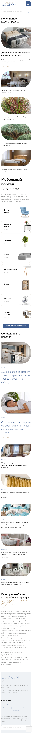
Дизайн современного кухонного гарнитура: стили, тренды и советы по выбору (16, 377)
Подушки (4, 417)
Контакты (26, 708)
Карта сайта (16, 710)
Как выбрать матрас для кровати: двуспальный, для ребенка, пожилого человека (14, 555)
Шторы (3, 459)
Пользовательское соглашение (16, 705)
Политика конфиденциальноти (12, 708)
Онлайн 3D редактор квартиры (16, 325)
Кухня (3, 367)
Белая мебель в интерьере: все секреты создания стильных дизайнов (15, 584)
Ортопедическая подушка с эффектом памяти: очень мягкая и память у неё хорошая (16, 427)
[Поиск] (27, 12)
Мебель (3, 579)
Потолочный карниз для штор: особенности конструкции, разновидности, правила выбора (15, 495)
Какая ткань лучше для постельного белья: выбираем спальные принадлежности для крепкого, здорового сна (15, 525)
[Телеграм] (2, 681)
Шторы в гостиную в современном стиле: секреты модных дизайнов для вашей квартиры (15, 465)
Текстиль (4, 519)
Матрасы (4, 549)
